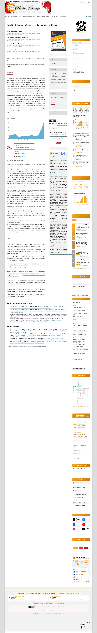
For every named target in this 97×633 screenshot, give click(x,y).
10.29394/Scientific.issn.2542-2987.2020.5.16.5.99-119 (63, 254)
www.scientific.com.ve (81, 32)
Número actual (15, 16)
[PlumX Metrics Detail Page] (9, 148)
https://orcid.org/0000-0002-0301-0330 (14, 40)
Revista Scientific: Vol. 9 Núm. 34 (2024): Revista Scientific (29, 343)
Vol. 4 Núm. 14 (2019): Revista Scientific (27, 21)
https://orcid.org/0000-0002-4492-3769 (14, 46)
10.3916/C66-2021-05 (55, 221)
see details (22, 156)
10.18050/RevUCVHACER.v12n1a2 (58, 242)
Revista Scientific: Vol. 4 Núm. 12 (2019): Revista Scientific (32, 321)
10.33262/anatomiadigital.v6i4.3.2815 (59, 205)
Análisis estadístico (43, 16)
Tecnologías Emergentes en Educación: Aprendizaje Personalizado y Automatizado (31, 331)
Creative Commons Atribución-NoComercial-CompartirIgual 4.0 (58, 127)
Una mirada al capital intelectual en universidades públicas (29, 315)
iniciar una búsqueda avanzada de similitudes (27, 346)
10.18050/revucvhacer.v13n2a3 (58, 174)
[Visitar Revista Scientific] (81, 26)
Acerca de (62, 16)
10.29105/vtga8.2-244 (55, 190)
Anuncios (54, 16)
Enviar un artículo (79, 368)
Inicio (7, 16)
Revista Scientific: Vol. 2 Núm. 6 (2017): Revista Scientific (36, 308)
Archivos (13, 21)
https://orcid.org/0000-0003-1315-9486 (14, 52)
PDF (52, 54)
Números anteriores (29, 16)
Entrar (88, 2)
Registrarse (82, 2)
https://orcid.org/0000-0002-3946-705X (14, 34)
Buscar (88, 16)
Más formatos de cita (57, 86)
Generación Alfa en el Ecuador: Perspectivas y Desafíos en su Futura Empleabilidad (38, 335)
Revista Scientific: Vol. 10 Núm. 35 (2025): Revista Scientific (49, 340)
